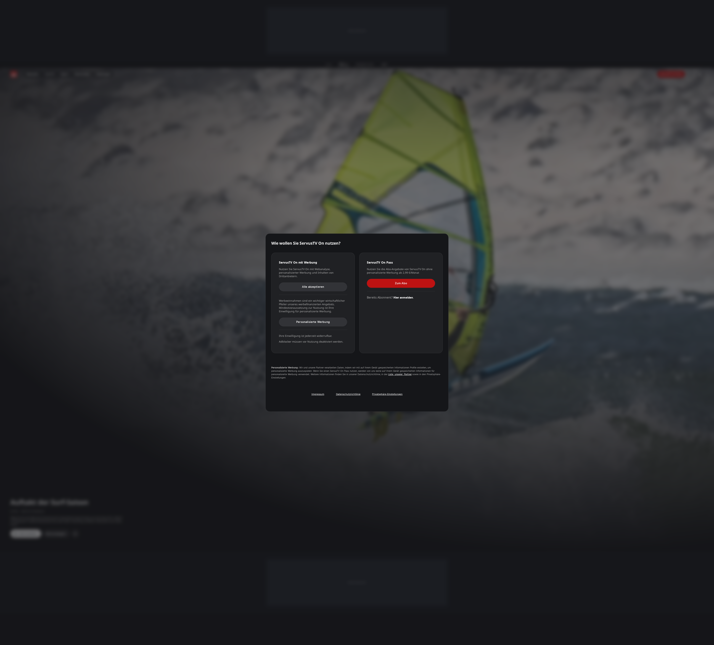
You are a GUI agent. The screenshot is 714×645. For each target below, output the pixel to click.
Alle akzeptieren (313, 286)
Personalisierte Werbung (313, 321)
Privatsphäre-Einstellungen (387, 394)
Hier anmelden (403, 297)
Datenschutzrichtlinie (348, 394)
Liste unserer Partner (400, 374)
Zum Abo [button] (401, 283)
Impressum (317, 394)
